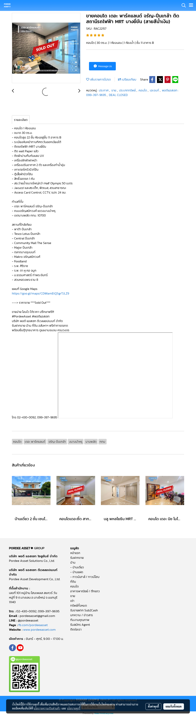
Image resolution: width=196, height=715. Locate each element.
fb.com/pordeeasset (33, 624)
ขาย (114, 90)
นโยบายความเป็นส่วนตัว (47, 708)
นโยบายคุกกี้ (73, 708)
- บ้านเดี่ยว (77, 567)
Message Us (105, 66)
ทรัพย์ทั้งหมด (78, 605)
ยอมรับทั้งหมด (174, 706)
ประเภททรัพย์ (127, 90)
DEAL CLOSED (118, 95)
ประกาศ (104, 90)
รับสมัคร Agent (80, 624)
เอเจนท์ (155, 90)
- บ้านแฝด (76, 572)
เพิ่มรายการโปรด (100, 79)
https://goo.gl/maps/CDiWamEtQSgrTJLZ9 (41, 293)
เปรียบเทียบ (128, 79)
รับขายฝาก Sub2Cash (84, 610)
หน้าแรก (75, 553)
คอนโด (143, 90)
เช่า (72, 600)
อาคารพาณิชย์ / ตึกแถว (85, 591)
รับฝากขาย (77, 557)
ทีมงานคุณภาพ (79, 619)
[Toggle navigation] (191, 5)
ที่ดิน (73, 581)
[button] (182, 5)
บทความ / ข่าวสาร (81, 615)
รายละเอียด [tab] (21, 119)
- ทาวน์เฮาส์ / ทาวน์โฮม (85, 576)
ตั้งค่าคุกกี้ (153, 706)
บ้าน (72, 562)
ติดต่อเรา (76, 629)
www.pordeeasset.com (39, 629)
